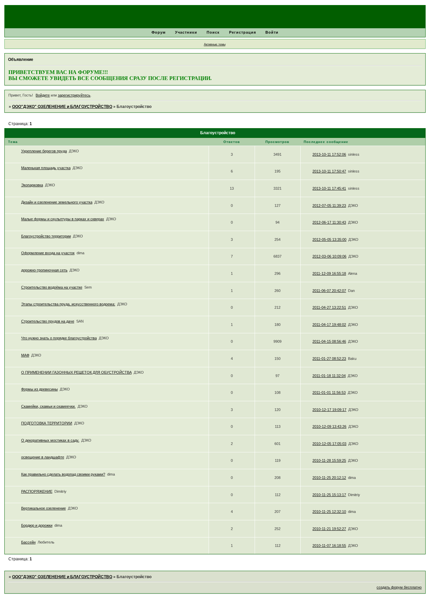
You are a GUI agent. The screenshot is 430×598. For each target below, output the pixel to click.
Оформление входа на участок (48, 253)
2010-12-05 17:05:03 (329, 444)
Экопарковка (32, 185)
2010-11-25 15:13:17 (329, 495)
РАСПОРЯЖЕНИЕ (36, 491)
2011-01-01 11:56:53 (329, 392)
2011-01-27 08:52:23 (329, 359)
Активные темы (214, 44)
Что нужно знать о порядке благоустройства (59, 338)
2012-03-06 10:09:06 (329, 256)
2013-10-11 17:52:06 (329, 154)
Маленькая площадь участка (46, 168)
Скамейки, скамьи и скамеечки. (48, 406)
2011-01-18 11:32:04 (329, 376)
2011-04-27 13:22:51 (329, 307)
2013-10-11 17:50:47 (329, 171)
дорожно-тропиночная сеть (44, 270)
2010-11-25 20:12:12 (329, 478)
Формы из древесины (39, 389)
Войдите (43, 95)
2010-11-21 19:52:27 (329, 529)
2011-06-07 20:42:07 (329, 291)
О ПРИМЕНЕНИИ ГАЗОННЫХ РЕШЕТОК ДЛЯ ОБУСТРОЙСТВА (76, 372)
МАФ (25, 355)
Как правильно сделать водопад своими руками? (63, 474)
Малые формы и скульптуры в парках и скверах (62, 219)
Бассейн (28, 542)
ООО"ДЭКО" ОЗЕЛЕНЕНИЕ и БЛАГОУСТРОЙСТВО (62, 106)
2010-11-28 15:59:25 (329, 460)
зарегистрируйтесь (74, 95)
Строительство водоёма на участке (51, 287)
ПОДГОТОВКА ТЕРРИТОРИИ (46, 423)
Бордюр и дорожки (36, 525)
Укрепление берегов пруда (44, 151)
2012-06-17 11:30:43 (329, 222)
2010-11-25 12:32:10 (329, 512)
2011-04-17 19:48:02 (329, 325)
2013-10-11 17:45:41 (329, 188)
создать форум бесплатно (399, 587)
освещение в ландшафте (42, 457)
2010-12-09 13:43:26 (329, 426)
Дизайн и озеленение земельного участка (56, 202)
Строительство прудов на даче (47, 321)
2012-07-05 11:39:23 (329, 205)
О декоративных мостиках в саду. (50, 440)
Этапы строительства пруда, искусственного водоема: (68, 304)
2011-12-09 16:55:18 (329, 273)
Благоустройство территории (46, 236)
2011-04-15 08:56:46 (329, 341)
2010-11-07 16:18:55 (329, 546)
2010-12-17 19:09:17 (329, 410)
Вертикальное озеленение (43, 508)
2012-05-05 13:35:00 (329, 239)
